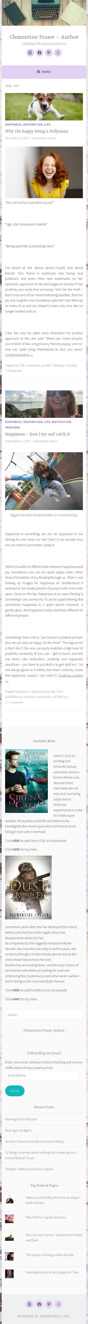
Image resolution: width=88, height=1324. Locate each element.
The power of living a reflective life (50, 1255)
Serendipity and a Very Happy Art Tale (52, 1272)
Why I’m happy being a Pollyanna (36, 131)
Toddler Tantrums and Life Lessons (29, 1169)
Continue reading (19, 354)
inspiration (33, 124)
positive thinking (52, 365)
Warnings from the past (21, 1119)
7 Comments (13, 371)
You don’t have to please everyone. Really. (35, 1141)
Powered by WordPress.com (43, 1316)
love (59, 691)
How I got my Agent (18, 1130)
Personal (13, 427)
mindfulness (13, 697)
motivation (61, 422)
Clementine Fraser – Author (44, 37)
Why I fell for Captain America (46, 1217)
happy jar (37, 691)
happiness (13, 124)
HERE (16, 840)
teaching (71, 365)
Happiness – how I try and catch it (37, 434)
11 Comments (14, 702)
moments (29, 697)
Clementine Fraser (44, 138)
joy (17, 365)
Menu (46, 72)
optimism (33, 365)
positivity (44, 697)
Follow (14, 1091)
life (47, 124)
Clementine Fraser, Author (44, 1031)
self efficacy (60, 697)
